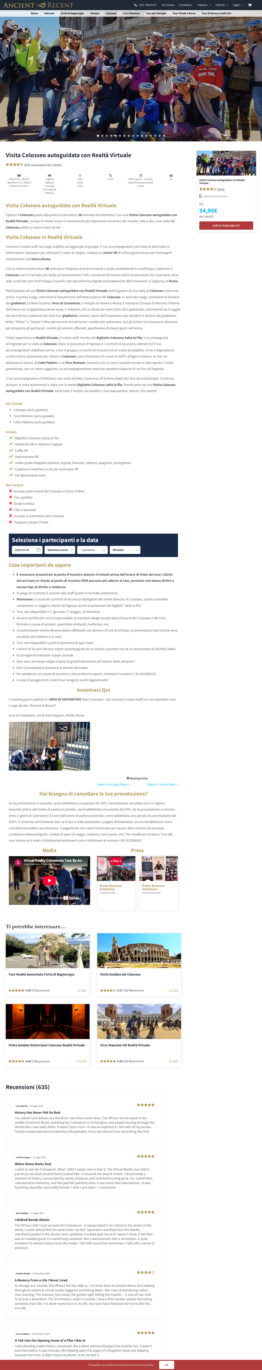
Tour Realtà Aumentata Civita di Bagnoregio (41, 974)
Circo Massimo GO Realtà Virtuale (125, 1045)
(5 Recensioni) (41, 990)
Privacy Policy (146, 1365)
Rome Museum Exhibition (111, 887)
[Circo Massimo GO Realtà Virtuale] (139, 1021)
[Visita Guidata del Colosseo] (139, 950)
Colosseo (111, 13)
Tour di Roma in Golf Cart (216, 13)
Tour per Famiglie (156, 13)
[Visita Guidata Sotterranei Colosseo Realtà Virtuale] (48, 1021)
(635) (212, 189)
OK (167, 1365)
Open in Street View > (162, 784)
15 (160, 136)
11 (142, 136)
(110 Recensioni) (133, 990)
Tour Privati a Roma (184, 13)
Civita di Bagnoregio (72, 13)
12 (146, 136)
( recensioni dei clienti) (43, 165)
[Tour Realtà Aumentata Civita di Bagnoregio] (48, 950)
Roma (34, 13)
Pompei (95, 13)
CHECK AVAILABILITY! (226, 225)
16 (164, 136)
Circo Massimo (131, 13)
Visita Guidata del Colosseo (120, 974)
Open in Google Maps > (113, 784)
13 (151, 136)
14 (155, 136)
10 (138, 136)
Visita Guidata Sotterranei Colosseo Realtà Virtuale (47, 1045)
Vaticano (49, 13)
